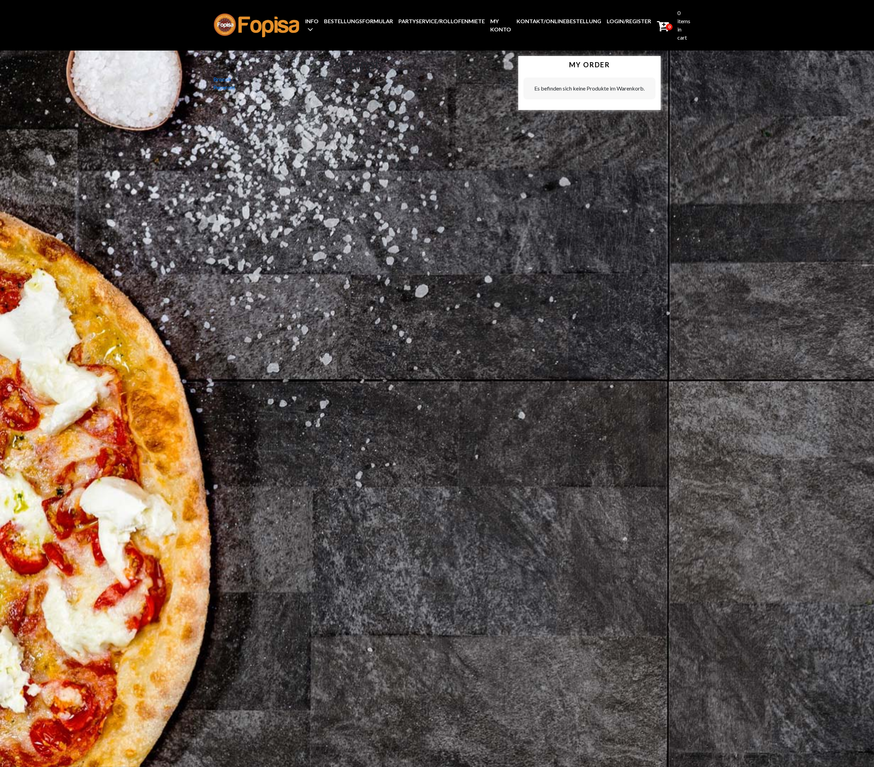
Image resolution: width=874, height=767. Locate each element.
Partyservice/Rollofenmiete (441, 21)
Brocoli (222, 79)
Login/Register (629, 21)
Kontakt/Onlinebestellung (559, 21)
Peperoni (224, 87)
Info (312, 21)
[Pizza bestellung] (256, 25)
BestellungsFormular (358, 21)
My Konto (500, 25)
